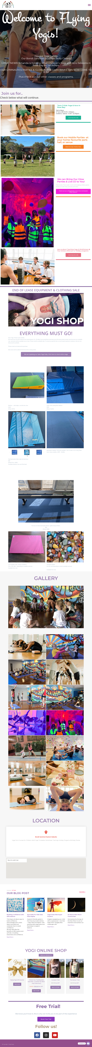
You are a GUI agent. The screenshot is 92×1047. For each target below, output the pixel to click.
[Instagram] (46, 1035)
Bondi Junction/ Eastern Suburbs (46, 837)
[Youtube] (55, 1035)
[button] (73, 118)
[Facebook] (37, 1035)
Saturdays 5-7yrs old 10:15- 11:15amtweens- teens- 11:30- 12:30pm (67, 112)
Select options (55, 987)
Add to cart (36, 990)
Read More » (10, 937)
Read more (17, 984)
